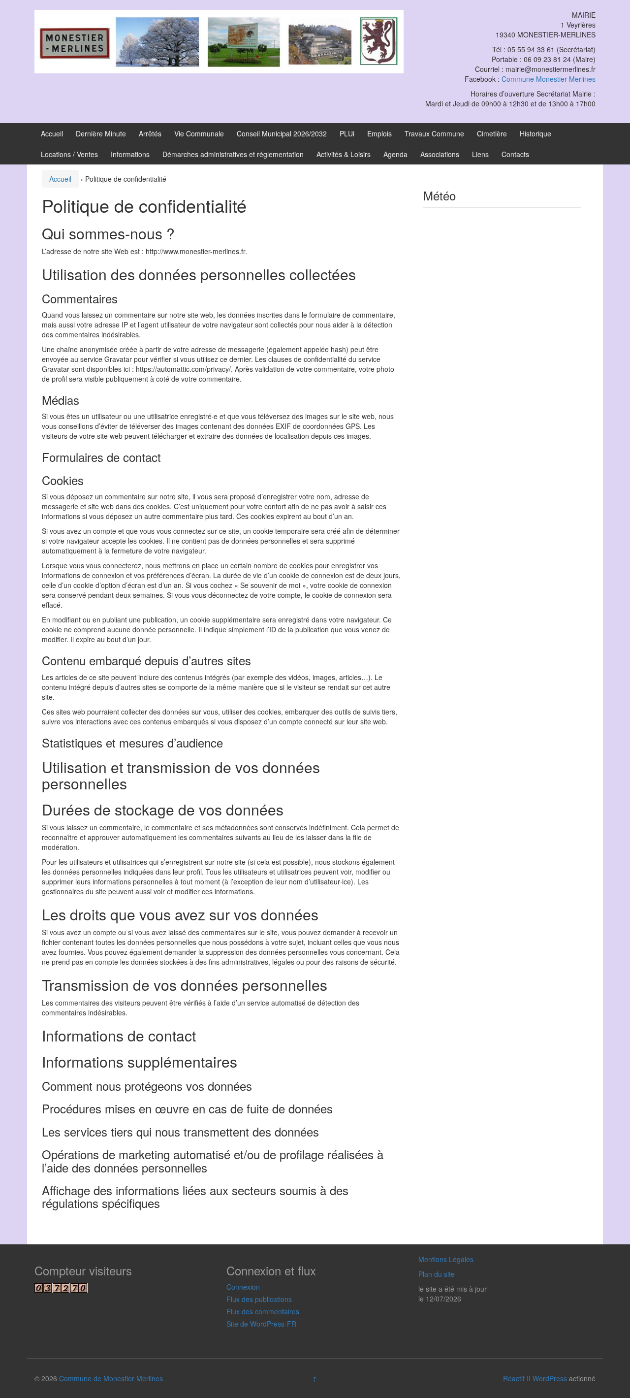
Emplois (379, 133)
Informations (130, 154)
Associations (439, 154)
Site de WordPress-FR (261, 1324)
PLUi (347, 133)
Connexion (243, 1287)
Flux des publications (259, 1299)
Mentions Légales (445, 1259)
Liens (480, 154)
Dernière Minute (101, 133)
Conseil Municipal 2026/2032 (282, 133)
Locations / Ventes (69, 154)
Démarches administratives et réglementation (233, 154)
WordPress (550, 1378)
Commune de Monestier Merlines (111, 1378)
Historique (535, 133)
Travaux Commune (434, 133)
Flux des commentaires (262, 1311)
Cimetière (492, 133)
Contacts (515, 154)
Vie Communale (199, 133)
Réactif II (517, 1378)
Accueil (52, 133)
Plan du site (436, 1274)
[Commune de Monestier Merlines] (219, 40)
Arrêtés (150, 133)
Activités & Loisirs (343, 154)
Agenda (395, 154)
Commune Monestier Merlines (549, 79)
